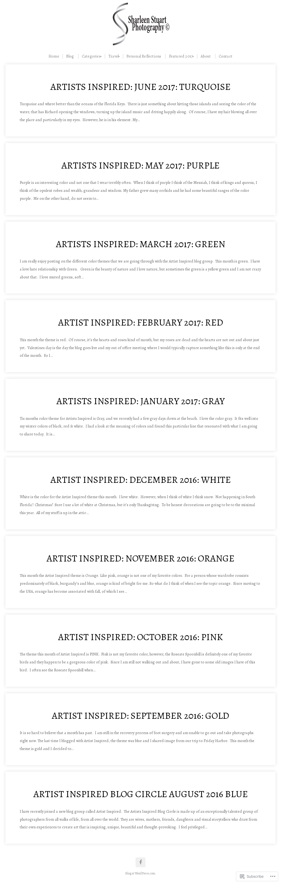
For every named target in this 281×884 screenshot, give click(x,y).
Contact (225, 56)
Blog (70, 56)
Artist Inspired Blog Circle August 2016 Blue (140, 794)
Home (54, 56)
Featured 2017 (181, 56)
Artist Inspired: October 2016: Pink (140, 637)
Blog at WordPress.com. (140, 873)
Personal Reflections (144, 56)
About (206, 56)
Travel (113, 56)
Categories (91, 56)
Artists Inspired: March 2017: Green (140, 244)
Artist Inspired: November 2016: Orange (140, 558)
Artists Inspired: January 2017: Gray (141, 401)
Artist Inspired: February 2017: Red (140, 322)
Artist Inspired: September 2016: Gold (140, 715)
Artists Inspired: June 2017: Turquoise (140, 86)
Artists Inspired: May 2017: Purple (140, 165)
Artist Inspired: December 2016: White (140, 479)
